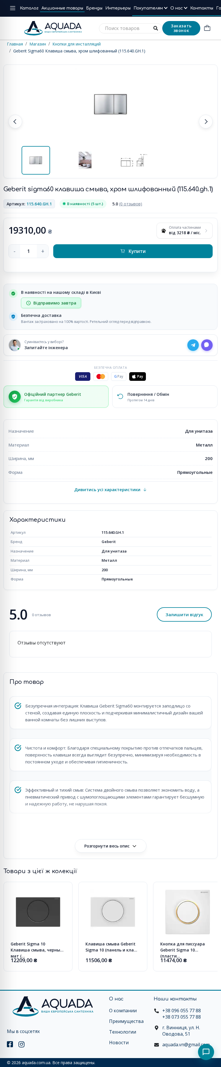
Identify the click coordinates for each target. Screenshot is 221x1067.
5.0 (127, 204)
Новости (119, 1042)
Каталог (29, 8)
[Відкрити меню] (12, 8)
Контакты (201, 8)
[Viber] (207, 345)
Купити (137, 251)
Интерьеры (118, 8)
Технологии (122, 1032)
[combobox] (130, 28)
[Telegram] (193, 345)
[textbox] (131, 28)
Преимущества (126, 1021)
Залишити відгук (184, 614)
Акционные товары (62, 8)
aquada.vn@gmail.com (186, 1044)
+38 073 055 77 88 (181, 1017)
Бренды (94, 8)
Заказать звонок (181, 28)
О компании (123, 1010)
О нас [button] (177, 8)
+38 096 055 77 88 (181, 1010)
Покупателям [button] (149, 8)
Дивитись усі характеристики (107, 489)
